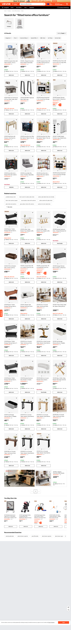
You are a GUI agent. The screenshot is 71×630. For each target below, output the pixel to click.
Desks (22, 10)
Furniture (9, 10)
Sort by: (59, 33)
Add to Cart (11, 75)
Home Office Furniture (16, 10)
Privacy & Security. (51, 622)
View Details (59, 243)
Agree (63, 622)
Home (5, 10)
